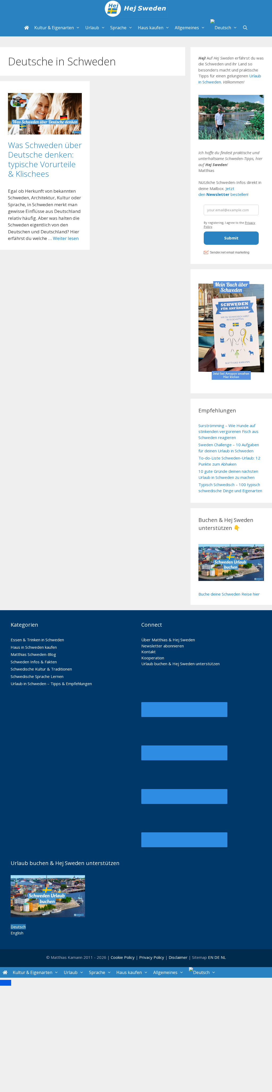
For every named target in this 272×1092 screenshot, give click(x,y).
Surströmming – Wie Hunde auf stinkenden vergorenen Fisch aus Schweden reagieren (228, 431)
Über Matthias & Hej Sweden (168, 639)
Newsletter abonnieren (162, 645)
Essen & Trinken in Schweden (37, 639)
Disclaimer (178, 957)
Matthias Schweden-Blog (33, 654)
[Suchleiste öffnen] (245, 27)
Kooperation (152, 657)
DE (217, 957)
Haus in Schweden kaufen (34, 647)
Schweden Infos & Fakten (34, 661)
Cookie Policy (123, 957)
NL (223, 957)
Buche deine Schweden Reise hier (229, 594)
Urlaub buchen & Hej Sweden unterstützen (180, 663)
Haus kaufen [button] (150, 28)
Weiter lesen (66, 238)
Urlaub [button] (92, 28)
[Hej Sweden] (136, 9)
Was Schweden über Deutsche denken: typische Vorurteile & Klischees (45, 159)
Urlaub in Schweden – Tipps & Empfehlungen (51, 683)
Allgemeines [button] (187, 28)
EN (210, 957)
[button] (224, 27)
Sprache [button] (118, 28)
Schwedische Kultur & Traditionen (41, 669)
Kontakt (148, 651)
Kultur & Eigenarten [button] (54, 28)
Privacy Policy (152, 957)
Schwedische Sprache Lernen (37, 676)
